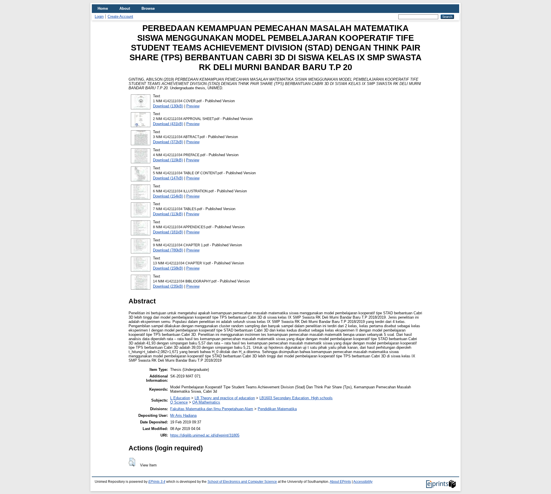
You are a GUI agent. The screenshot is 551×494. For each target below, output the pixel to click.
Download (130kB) (168, 106)
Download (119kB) (168, 160)
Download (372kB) (168, 142)
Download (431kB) (168, 124)
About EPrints (340, 481)
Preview (192, 106)
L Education (180, 398)
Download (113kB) (168, 214)
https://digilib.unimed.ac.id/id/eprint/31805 (204, 435)
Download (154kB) (168, 196)
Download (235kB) (168, 286)
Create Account (120, 16)
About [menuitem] (124, 8)
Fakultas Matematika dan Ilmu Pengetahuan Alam (211, 409)
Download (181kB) (168, 232)
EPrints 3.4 (156, 481)
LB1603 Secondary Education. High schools (296, 398)
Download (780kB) (168, 250)
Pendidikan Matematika (277, 409)
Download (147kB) (168, 178)
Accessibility (362, 481)
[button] (132, 462)
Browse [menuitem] (148, 8)
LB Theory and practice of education (225, 398)
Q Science (179, 402)
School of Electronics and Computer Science (242, 481)
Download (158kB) (168, 268)
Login (99, 16)
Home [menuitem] (103, 8)
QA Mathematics (206, 402)
